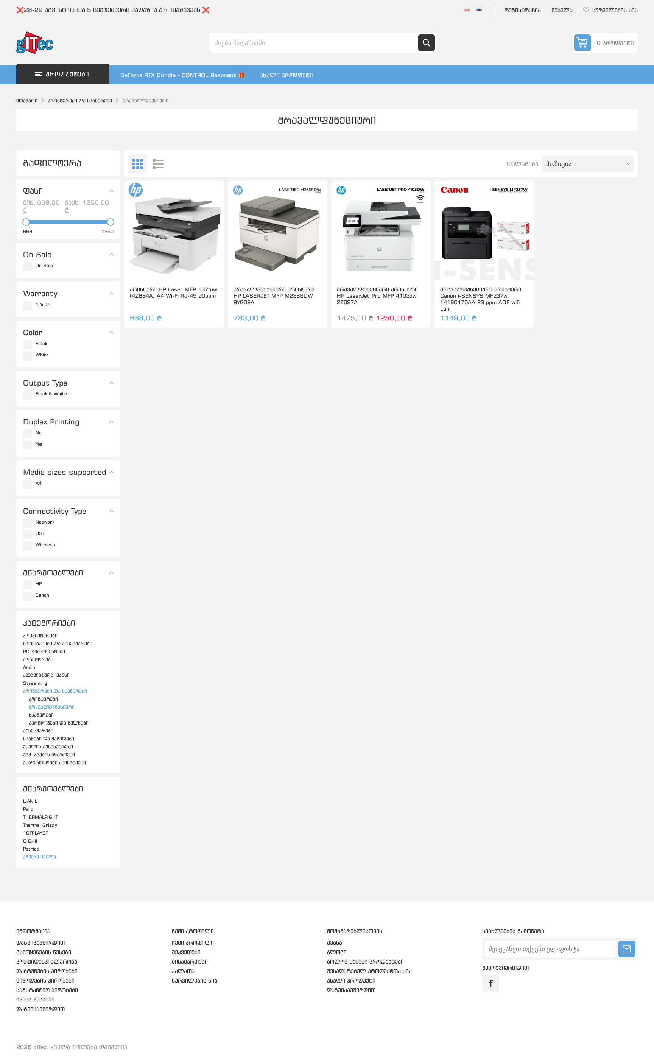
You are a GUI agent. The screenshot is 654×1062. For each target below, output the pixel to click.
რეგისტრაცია (523, 10)
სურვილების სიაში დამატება (140, 268)
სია (158, 163)
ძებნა (426, 42)
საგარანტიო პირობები (47, 990)
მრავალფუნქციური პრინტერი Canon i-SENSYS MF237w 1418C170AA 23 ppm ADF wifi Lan (480, 299)
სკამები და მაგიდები (48, 739)
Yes (39, 444)
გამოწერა (626, 949)
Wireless (45, 544)
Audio (29, 667)
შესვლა (562, 10)
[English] (479, 10)
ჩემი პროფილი (193, 942)
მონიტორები (38, 659)
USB (40, 533)
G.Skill (30, 841)
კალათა (183, 971)
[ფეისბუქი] (490, 983)
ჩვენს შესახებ (35, 999)
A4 (39, 483)
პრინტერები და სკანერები (55, 691)
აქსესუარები (38, 731)
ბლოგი (337, 952)
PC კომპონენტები (44, 651)
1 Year (43, 304)
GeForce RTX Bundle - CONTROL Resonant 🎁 (182, 75)
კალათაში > (190, 268)
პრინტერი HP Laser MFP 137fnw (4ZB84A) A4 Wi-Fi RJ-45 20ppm (173, 292)
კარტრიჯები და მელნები (59, 723)
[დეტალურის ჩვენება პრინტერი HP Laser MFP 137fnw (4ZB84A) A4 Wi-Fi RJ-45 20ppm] (174, 230)
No (39, 432)
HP (39, 583)
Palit (28, 809)
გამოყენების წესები (43, 952)
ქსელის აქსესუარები (48, 746)
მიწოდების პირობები (45, 980)
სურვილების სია (194, 980)
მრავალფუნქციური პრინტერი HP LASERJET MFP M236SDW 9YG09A (274, 295)
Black (41, 343)
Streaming (35, 683)
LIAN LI (31, 801)
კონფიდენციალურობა (46, 961)
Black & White (51, 394)
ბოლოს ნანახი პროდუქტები (365, 961)
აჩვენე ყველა (39, 857)
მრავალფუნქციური (52, 707)
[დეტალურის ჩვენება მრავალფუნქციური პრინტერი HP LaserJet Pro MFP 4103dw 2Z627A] (381, 230)
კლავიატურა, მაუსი (46, 675)
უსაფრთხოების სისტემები (54, 762)
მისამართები (190, 961)
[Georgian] (467, 10)
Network (45, 522)
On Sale (44, 265)
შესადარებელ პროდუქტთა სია (369, 971)
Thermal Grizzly (40, 825)
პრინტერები (43, 699)
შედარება (156, 268)
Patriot (31, 849)
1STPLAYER (35, 833)
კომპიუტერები (40, 635)
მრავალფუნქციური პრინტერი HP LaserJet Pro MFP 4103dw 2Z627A (377, 295)
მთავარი (26, 100)
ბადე (137, 163)
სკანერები (41, 715)
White (42, 355)
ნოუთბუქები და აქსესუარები (57, 643)
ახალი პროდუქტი (286, 75)
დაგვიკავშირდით (40, 942)
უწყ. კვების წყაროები (49, 754)
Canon (42, 595)
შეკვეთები (186, 952)
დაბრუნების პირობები (47, 971)
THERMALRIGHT (40, 817)
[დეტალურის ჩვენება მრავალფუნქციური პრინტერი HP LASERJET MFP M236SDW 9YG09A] (277, 230)
